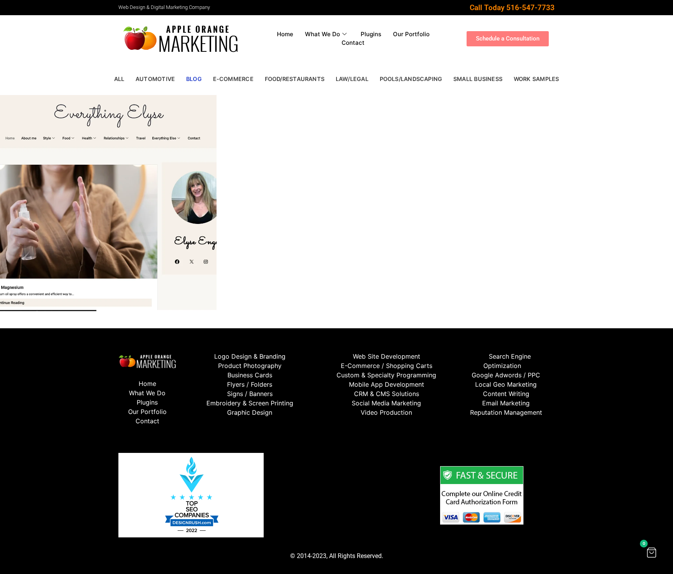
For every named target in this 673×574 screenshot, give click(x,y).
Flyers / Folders (249, 384)
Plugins (371, 34)
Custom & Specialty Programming (386, 375)
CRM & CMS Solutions (386, 394)
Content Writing (506, 394)
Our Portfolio (411, 34)
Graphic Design (249, 412)
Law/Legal (352, 79)
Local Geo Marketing (506, 384)
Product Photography (250, 366)
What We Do (322, 34)
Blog (194, 79)
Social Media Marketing (386, 403)
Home (285, 34)
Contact (353, 42)
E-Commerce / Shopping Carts (386, 366)
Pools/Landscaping (411, 79)
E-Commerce (233, 79)
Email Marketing (506, 403)
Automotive (155, 79)
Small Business (477, 79)
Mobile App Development (386, 384)
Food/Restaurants (294, 79)
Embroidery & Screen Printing (249, 403)
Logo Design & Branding (249, 356)
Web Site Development (386, 356)
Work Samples (536, 79)
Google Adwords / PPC (506, 375)
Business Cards (249, 375)
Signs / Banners (250, 394)
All (119, 79)
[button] (651, 552)
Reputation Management (506, 412)
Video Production (386, 412)
